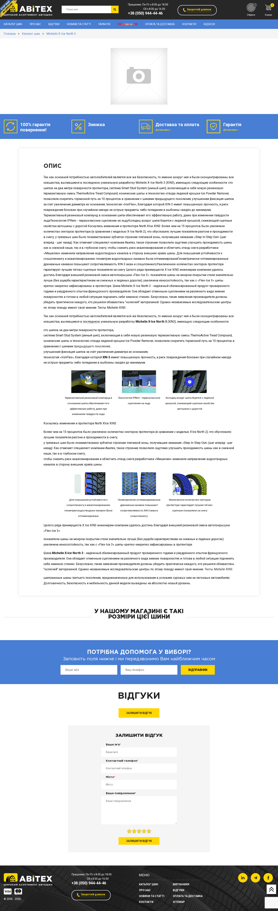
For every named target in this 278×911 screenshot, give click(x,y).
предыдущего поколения (92, 346)
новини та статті (79, 24)
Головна (10, 33)
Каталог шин (13, 24)
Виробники (181, 884)
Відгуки (53, 24)
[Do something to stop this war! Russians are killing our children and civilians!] (8, 8)
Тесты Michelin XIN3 (218, 569)
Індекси (209, 24)
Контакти (189, 24)
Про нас (35, 24)
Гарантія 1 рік (127, 24)
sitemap (179, 901)
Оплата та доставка (160, 24)
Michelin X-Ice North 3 (61, 33)
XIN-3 (106, 357)
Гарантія (104, 24)
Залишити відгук (139, 712)
